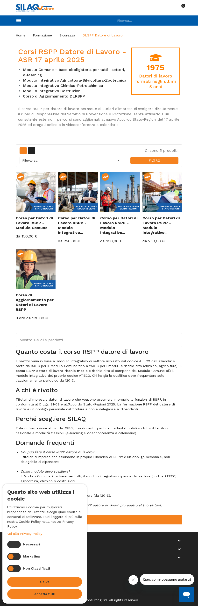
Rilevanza (71, 160)
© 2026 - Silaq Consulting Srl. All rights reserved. (99, 600)
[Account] (170, 7)
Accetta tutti (44, 594)
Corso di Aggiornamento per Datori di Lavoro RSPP (35, 302)
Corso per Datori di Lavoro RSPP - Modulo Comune (34, 223)
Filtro (154, 160)
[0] (180, 8)
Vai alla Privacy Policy (24, 534)
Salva (45, 582)
